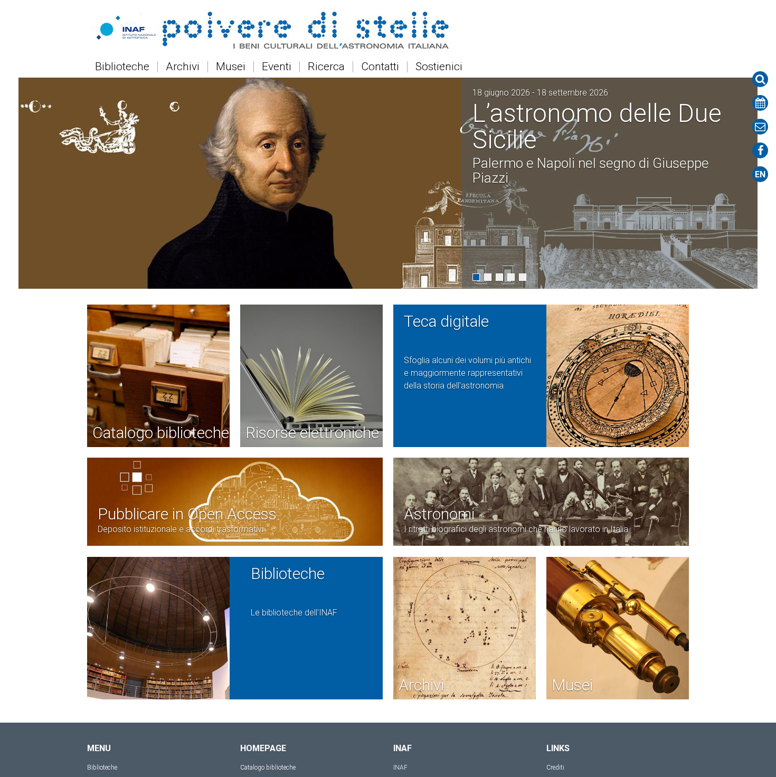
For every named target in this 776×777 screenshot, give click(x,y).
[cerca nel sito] (760, 79)
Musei (230, 66)
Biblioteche (122, 66)
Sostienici (438, 66)
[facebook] (760, 150)
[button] (476, 277)
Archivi (183, 66)
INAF (400, 767)
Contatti (380, 66)
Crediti (555, 767)
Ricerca (326, 66)
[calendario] (760, 103)
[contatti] (760, 127)
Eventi (276, 66)
